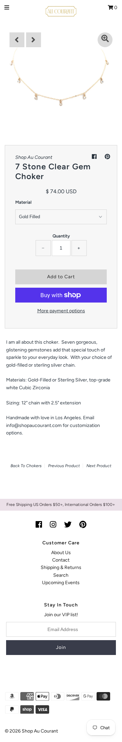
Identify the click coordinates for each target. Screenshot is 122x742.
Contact (60, 560)
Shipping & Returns (61, 567)
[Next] (33, 39)
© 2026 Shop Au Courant (31, 731)
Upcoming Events (61, 583)
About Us (61, 552)
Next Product (98, 465)
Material (23, 202)
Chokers (34, 465)
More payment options (61, 311)
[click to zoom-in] (105, 39)
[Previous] (16, 39)
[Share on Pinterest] (107, 156)
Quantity (61, 235)
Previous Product (64, 465)
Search (60, 575)
